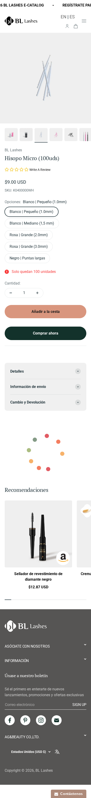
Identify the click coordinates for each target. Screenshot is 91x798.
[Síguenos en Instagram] (41, 720)
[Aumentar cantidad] (37, 293)
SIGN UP (79, 704)
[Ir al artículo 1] (11, 135)
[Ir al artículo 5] (70, 135)
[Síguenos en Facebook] (10, 720)
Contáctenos (70, 794)
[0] (75, 25)
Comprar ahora (45, 333)
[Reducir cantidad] (11, 293)
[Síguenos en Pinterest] (25, 720)
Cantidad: (13, 283)
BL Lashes (13, 150)
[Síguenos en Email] (56, 720)
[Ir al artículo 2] (26, 135)
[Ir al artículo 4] (56, 135)
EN (63, 17)
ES (72, 17)
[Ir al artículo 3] (41, 135)
